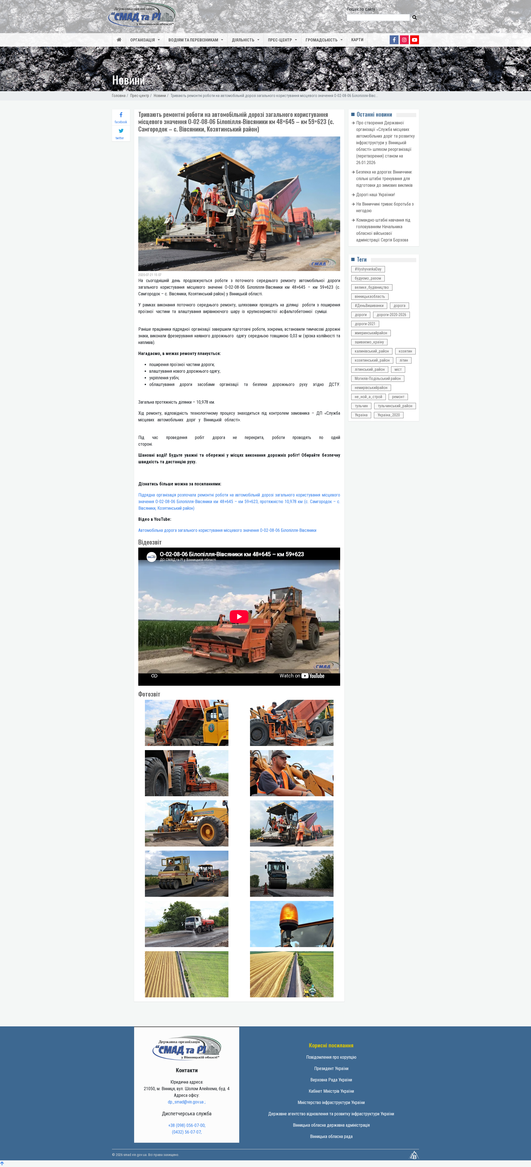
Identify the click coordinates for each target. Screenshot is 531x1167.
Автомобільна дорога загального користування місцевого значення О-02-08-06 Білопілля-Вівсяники (227, 530)
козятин (405, 351)
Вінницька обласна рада (331, 1136)
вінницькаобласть (370, 296)
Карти (357, 39)
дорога (399, 305)
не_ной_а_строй (368, 397)
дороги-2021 (365, 324)
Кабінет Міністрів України (331, 1091)
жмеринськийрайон (371, 333)
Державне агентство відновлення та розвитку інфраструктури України (331, 1113)
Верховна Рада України (331, 1079)
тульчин (361, 406)
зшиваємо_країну (369, 342)
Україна (361, 415)
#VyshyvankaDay (368, 269)
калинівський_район (372, 351)
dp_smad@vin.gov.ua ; (186, 1102)
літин (404, 360)
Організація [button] (142, 40)
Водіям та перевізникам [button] (193, 40)
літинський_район (370, 369)
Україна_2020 (389, 415)
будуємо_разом (368, 278)
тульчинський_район (395, 406)
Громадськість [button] (322, 40)
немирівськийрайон (371, 387)
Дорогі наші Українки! (375, 194)
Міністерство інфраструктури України (331, 1102)
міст (398, 369)
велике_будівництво (372, 287)
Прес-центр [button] (280, 40)
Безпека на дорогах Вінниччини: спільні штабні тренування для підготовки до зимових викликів (384, 178)
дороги (361, 314)
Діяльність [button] (243, 40)
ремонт (398, 397)
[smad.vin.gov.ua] (186, 1047)
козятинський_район (372, 360)
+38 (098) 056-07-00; (186, 1125)
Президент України (331, 1068)
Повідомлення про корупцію (331, 1057)
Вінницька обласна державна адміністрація (331, 1125)
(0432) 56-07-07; (187, 1132)
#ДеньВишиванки (369, 305)
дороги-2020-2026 (391, 314)
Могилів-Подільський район (378, 378)
